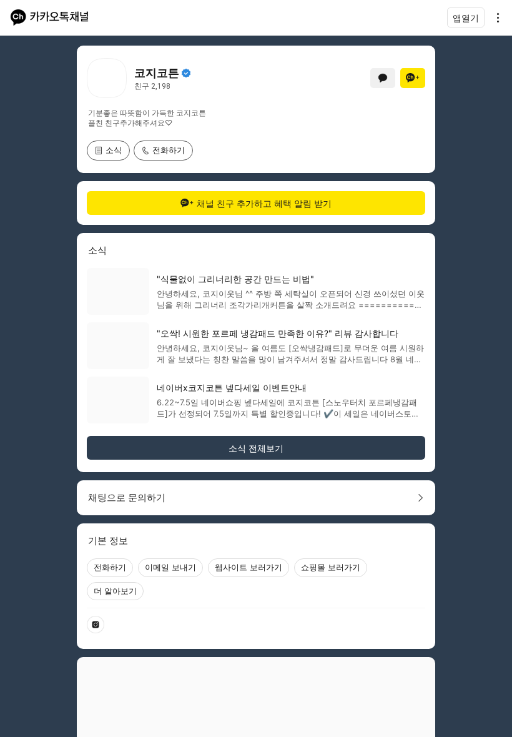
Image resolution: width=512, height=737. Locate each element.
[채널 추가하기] (412, 78)
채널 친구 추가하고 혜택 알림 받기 (264, 203)
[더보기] (494, 17)
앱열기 (466, 17)
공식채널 (186, 73)
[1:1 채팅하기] (382, 78)
